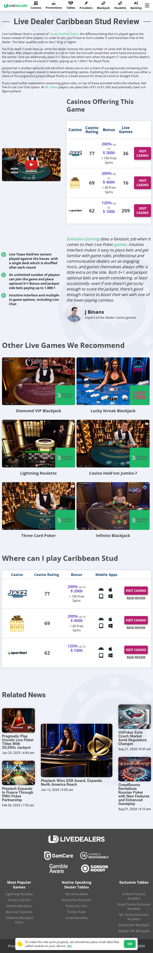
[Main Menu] (148, 5)
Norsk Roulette (76, 894)
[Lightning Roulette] (38, 443)
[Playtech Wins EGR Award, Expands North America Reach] (76, 750)
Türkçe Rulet (76, 912)
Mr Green (51, 87)
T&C (69, 946)
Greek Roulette (76, 918)
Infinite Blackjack (113, 535)
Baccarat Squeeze (19, 912)
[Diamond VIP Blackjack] (38, 381)
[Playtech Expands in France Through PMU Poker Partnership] (18, 773)
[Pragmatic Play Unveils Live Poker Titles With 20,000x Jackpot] (18, 720)
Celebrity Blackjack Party (19, 920)
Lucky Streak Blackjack (113, 410)
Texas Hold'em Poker (63, 34)
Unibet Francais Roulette (134, 896)
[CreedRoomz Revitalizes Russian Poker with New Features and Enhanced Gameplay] (134, 769)
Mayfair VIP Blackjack (133, 931)
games (120, 244)
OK (130, 944)
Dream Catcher (19, 900)
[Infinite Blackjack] (113, 506)
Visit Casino (142, 153)
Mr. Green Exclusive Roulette (134, 916)
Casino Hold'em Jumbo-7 (113, 473)
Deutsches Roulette (76, 900)
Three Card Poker (38, 535)
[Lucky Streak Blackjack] (113, 381)
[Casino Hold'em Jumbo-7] (113, 443)
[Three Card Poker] (38, 506)
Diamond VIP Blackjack (38, 410)
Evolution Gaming (83, 239)
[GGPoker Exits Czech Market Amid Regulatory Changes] (134, 716)
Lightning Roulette (38, 473)
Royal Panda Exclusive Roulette (133, 906)
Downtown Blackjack (134, 925)
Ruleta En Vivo (76, 906)
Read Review (136, 598)
